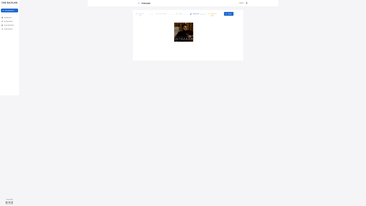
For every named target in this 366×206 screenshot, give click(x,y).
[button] (9, 10)
